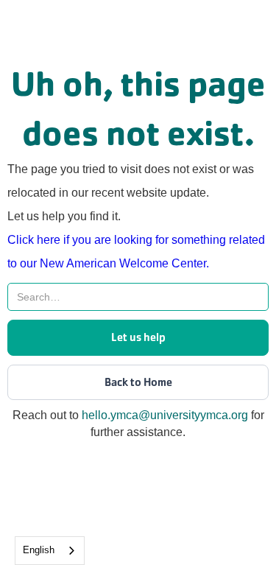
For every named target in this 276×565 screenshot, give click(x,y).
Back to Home (138, 382)
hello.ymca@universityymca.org (165, 415)
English (38, 549)
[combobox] (50, 550)
